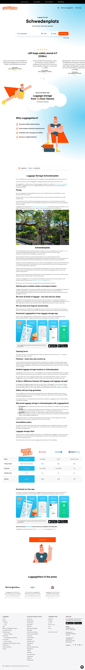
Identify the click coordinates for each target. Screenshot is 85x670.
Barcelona (50, 619)
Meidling (29, 650)
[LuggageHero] (10, 9)
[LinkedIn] (81, 645)
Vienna (30, 168)
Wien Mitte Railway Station (33, 647)
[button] (82, 667)
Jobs (5, 624)
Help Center (5, 635)
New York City (51, 624)
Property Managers (8, 634)
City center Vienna (31, 654)
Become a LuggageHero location (10, 628)
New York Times (39, 529)
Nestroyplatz (30, 624)
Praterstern (29, 652)
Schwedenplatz (30, 637)
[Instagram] (77, 645)
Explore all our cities (52, 632)
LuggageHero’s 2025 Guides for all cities (11, 643)
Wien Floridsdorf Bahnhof (32, 634)
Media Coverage (7, 641)
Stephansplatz (30, 660)
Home (4, 619)
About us (5, 621)
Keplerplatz (29, 630)
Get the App (78, 8)
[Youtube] (79, 645)
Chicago (50, 621)
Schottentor (29, 619)
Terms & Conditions (7, 647)
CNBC (55, 529)
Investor (6, 622)
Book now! (43, 540)
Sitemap (4, 648)
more (45, 68)
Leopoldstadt (41, 280)
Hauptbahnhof (30, 643)
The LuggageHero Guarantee (10, 637)
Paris (49, 626)
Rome (49, 628)
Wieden (49, 280)
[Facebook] (73, 645)
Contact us (68, 645)
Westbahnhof (30, 648)
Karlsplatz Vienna (31, 641)
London (50, 622)
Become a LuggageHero (67, 8)
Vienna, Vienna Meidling (32, 632)
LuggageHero (24, 168)
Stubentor (29, 626)
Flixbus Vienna (30, 622)
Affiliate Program (6, 632)
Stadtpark (34, 280)
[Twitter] (75, 645)
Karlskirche (29, 639)
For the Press (5, 639)
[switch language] (58, 8)
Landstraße (29, 635)
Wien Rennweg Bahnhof (32, 628)
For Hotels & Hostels (7, 630)
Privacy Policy (6, 645)
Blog (4, 626)
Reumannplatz (30, 621)
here (60, 354)
